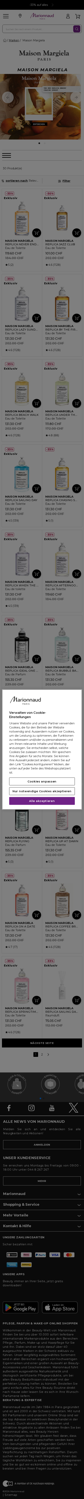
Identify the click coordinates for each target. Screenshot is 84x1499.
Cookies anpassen (42, 781)
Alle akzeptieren (42, 801)
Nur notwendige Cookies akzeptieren (42, 791)
